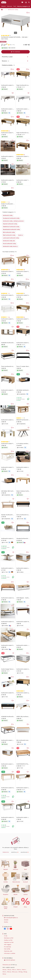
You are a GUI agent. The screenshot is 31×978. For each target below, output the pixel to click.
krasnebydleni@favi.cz (12, 917)
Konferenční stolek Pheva (8, 443)
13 (13, 188)
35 (28, 451)
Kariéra (6, 922)
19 (13, 374)
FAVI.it (4, 971)
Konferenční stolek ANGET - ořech (11, 156)
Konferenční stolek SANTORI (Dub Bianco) (13, 538)
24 (28, 326)
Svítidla (6, 882)
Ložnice (25, 894)
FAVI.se (9, 971)
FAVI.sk (5, 969)
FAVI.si (4, 974)
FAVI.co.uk (15, 971)
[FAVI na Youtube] (11, 929)
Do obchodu (16, 51)
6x (9, 317)
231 (13, 69)
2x (9, 130)
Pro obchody (7, 946)
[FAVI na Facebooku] (5, 929)
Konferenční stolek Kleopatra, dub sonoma (13, 787)
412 (13, 303)
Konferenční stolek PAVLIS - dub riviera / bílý (14, 132)
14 (13, 475)
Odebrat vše (6, 852)
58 (28, 69)
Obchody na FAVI (8, 938)
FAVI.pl (9, 969)
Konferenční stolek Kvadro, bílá (10, 319)
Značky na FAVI (8, 940)
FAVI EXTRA (7, 949)
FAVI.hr (24, 969)
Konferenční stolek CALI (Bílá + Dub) (11, 568)
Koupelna (5, 894)
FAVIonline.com (7, 964)
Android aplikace (10, 960)
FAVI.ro (14, 969)
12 (28, 374)
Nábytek (3, 6)
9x (9, 269)
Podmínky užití (8, 951)
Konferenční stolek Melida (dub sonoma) (12, 693)
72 (13, 427)
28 (13, 451)
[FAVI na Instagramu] (8, 929)
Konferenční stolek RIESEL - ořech (11, 180)
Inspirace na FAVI (9, 942)
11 (28, 522)
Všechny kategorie (22, 6)
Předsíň (15, 907)
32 (13, 116)
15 (13, 724)
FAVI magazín (7, 944)
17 (13, 629)
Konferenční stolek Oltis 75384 (10, 85)
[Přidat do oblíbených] (28, 93)
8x (24, 269)
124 (29, 12)
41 (28, 140)
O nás (5, 935)
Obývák (15, 894)
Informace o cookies (9, 953)
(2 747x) (13, 44)
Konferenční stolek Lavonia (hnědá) (11, 740)
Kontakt (6, 919)
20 (28, 350)
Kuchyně (25, 882)
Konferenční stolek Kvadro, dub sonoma (12, 271)
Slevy (25, 907)
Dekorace (9, 6)
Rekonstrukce (16, 882)
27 (13, 279)
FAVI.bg (20, 971)
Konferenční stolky (13, 9)
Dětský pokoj (5, 907)
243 (13, 255)
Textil (14, 6)
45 (13, 403)
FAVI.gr (25, 971)
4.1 (10, 44)
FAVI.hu (19, 969)
